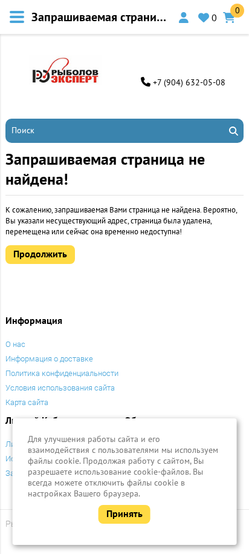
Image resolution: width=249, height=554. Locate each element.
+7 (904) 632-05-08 (189, 82)
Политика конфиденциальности (61, 373)
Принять (124, 513)
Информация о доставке (49, 358)
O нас (15, 344)
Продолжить (40, 254)
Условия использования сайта (60, 387)
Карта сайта (26, 402)
